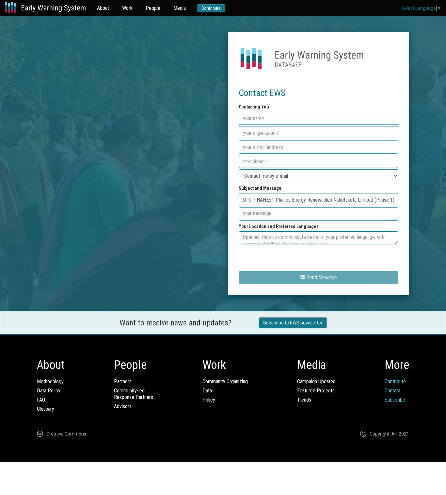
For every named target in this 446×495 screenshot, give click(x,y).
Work (127, 8)
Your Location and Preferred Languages (279, 226)
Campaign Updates (316, 381)
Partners (123, 381)
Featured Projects (316, 391)
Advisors (123, 406)
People (153, 8)
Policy (208, 400)
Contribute (211, 8)
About (103, 8)
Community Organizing (225, 381)
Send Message (321, 277)
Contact (393, 391)
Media (179, 8)
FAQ (41, 400)
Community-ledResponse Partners (133, 394)
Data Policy (48, 391)
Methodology (50, 381)
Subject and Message (260, 188)
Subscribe (395, 400)
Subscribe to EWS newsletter (293, 322)
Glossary (45, 409)
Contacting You (254, 106)
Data (207, 391)
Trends (304, 400)
